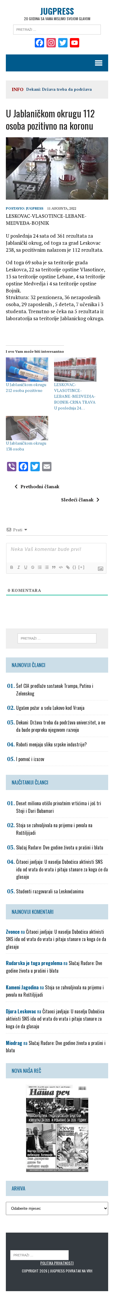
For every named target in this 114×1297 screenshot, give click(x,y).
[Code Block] (60, 567)
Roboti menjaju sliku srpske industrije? (51, 744)
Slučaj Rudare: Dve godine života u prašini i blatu (59, 847)
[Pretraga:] (57, 29)
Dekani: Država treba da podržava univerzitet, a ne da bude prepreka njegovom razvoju (60, 726)
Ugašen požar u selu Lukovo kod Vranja (50, 707)
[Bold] (11, 567)
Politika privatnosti (57, 1262)
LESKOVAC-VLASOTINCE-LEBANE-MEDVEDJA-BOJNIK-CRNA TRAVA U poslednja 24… (75, 396)
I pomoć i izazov (30, 759)
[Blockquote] (53, 567)
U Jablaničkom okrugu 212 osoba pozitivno (26, 387)
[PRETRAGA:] (39, 1254)
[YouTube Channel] (74, 43)
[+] (81, 567)
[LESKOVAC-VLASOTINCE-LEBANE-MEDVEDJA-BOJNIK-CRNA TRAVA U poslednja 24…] (75, 369)
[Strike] (32, 567)
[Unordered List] (46, 567)
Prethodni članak (39, 486)
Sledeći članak (77, 499)
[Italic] (18, 567)
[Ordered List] (39, 567)
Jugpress (34, 208)
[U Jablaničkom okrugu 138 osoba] (27, 428)
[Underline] (25, 567)
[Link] (67, 567)
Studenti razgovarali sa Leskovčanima (50, 891)
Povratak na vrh (79, 1270)
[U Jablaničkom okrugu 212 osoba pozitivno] (27, 369)
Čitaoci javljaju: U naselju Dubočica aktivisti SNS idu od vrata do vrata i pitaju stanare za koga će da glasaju (62, 869)
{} (74, 567)
